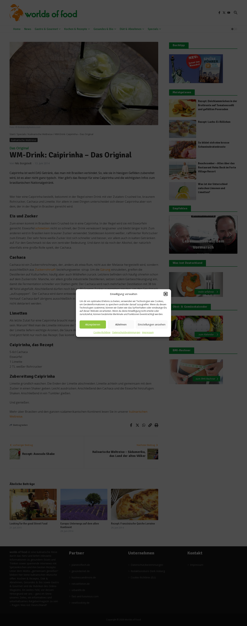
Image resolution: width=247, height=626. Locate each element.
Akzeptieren (92, 324)
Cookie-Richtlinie (101, 332)
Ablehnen (121, 324)
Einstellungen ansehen (151, 324)
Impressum (148, 332)
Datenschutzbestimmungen (126, 332)
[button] (165, 294)
